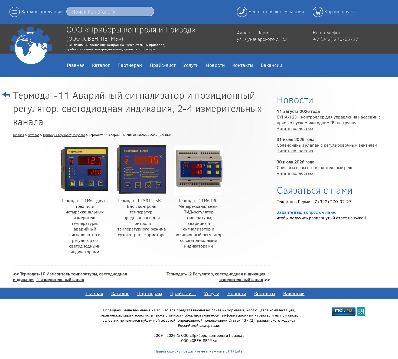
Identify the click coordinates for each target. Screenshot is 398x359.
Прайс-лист (163, 65)
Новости (215, 65)
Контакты (242, 65)
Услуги (190, 65)
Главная (75, 65)
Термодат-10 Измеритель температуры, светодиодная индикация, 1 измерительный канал (70, 276)
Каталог (101, 65)
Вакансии (271, 65)
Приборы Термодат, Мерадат (64, 135)
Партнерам (130, 65)
